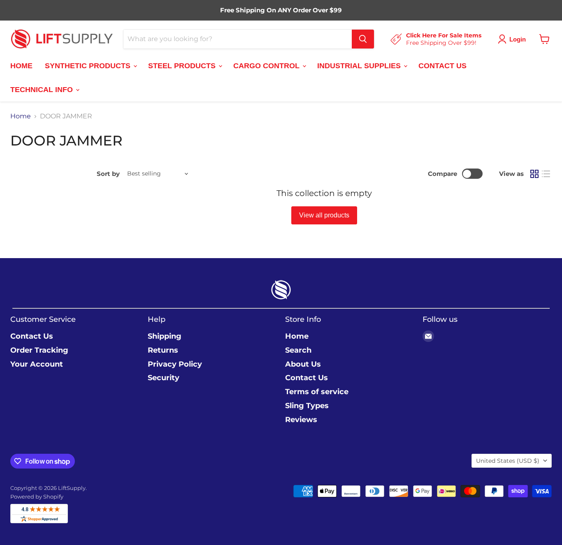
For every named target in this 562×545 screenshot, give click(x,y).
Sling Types (307, 405)
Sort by (108, 173)
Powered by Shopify (36, 496)
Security (163, 377)
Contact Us (31, 336)
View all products (324, 215)
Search (298, 350)
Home (20, 116)
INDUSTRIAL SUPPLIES (360, 65)
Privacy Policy (175, 364)
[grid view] (534, 174)
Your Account (36, 364)
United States (507, 460)
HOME (21, 65)
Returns (163, 350)
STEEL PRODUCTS (183, 65)
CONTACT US (442, 65)
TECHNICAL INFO (42, 89)
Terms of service (316, 391)
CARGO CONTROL (267, 65)
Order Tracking (39, 350)
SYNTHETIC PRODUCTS (88, 65)
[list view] (546, 174)
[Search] (363, 39)
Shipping (164, 336)
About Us (303, 364)
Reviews (301, 419)
